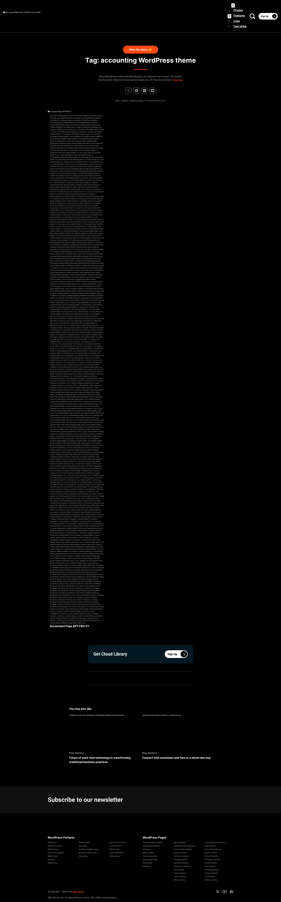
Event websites (179, 870)
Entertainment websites (182, 866)
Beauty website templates (183, 849)
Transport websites (211, 873)
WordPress (125, 101)
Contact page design (150, 856)
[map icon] (231, 891)
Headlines (51, 859)
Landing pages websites (151, 846)
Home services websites (213, 849)
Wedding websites (211, 880)
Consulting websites (181, 859)
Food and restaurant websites (215, 842)
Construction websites (181, 856)
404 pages (146, 849)
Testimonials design (116, 853)
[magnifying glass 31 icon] (144, 90)
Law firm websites (211, 853)
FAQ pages (146, 866)
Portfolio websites (211, 863)
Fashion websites (180, 873)
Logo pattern (83, 846)
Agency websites (180, 842)
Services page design (150, 859)
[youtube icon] (224, 891)
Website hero (52, 842)
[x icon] (128, 90)
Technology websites (212, 870)
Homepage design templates (153, 842)
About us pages (148, 853)
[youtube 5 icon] (152, 90)
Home (117, 101)
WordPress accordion (55, 846)
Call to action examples (56, 853)
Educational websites (181, 863)
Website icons (52, 863)
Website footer (53, 856)
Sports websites (210, 866)
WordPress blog (53, 849)
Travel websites (210, 876)
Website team (114, 849)
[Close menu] (233, 5)
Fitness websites (179, 880)
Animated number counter (88, 853)
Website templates (136, 101)
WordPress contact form (118, 842)
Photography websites (212, 859)
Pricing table (83, 856)
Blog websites (147, 863)
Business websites (180, 853)
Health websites (210, 846)
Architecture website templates (185, 846)
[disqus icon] (136, 90)
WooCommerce (115, 856)
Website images (84, 842)
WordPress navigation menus (89, 849)
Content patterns (115, 846)
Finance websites (180, 876)
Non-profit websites (211, 856)
